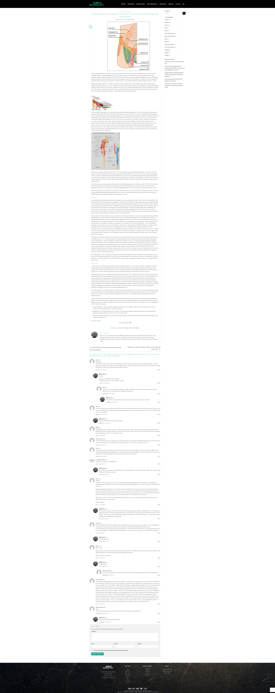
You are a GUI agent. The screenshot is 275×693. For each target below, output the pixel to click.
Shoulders (167, 50)
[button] (183, 4)
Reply (159, 369)
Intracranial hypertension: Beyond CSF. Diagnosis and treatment (174, 80)
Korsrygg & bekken (169, 44)
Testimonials (152, 4)
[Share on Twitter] (122, 323)
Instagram (147, 671)
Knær (166, 39)
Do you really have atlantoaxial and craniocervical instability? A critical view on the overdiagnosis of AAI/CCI (175, 68)
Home (123, 4)
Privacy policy (167, 673)
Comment (93, 631)
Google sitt (136, 691)
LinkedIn (147, 669)
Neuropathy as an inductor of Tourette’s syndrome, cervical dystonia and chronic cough (174, 85)
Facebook (147, 673)
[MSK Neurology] (97, 4)
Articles (162, 4)
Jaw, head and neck (169, 33)
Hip (119, 12)
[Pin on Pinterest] (127, 323)
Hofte (166, 30)
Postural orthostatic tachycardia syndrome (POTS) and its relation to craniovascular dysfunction (174, 74)
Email (116, 643)
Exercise (167, 25)
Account (128, 682)
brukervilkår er (151, 691)
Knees (166, 41)
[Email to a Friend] (125, 323)
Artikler (166, 22)
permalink (137, 327)
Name (93, 643)
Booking (131, 4)
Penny (97, 427)
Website (139, 643)
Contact (128, 680)
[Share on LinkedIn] (130, 323)
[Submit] (184, 13)
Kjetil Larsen (131, 19)
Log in (178, 4)
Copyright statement (167, 671)
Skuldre (166, 52)
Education (140, 4)
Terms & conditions (167, 669)
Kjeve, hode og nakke (170, 36)
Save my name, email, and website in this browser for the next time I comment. (111, 650)
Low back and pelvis (126, 12)
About (171, 4)
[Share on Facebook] (120, 323)
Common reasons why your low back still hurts (174, 62)
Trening (166, 55)
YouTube (147, 675)
